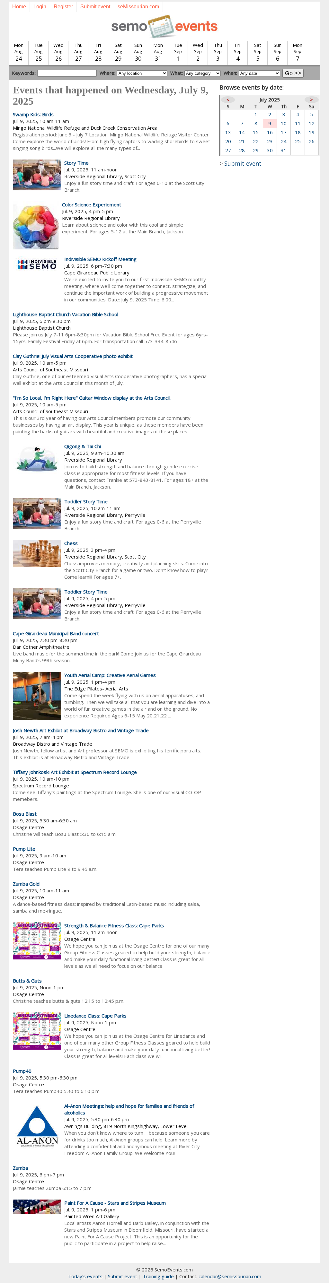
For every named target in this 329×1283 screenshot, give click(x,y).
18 (298, 132)
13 (228, 132)
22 (256, 141)
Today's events (85, 1276)
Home (19, 6)
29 (256, 150)
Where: (107, 73)
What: (176, 73)
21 (242, 141)
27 (228, 150)
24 (284, 141)
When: (230, 73)
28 (242, 150)
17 (284, 132)
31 (284, 150)
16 (270, 132)
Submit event (95, 6)
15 (256, 132)
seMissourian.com (138, 6)
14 (242, 132)
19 (312, 132)
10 (284, 123)
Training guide (158, 1276)
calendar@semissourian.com (230, 1276)
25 (298, 141)
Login (39, 6)
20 (228, 141)
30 (270, 150)
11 (298, 123)
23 (270, 141)
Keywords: (24, 73)
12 (312, 123)
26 (312, 141)
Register (63, 6)
